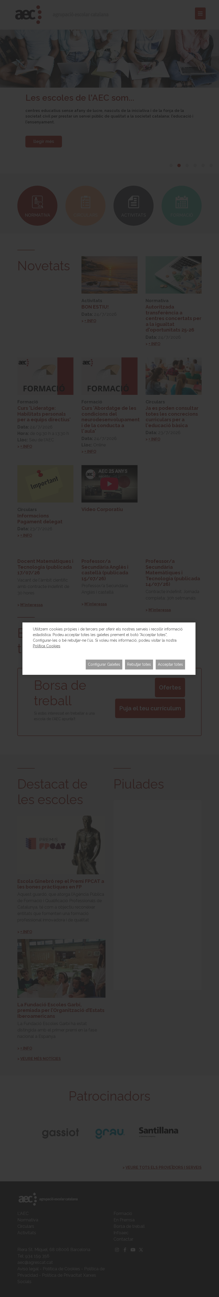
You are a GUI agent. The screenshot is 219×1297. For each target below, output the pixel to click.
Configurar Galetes (104, 664)
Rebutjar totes (139, 664)
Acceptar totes (170, 664)
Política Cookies (46, 646)
